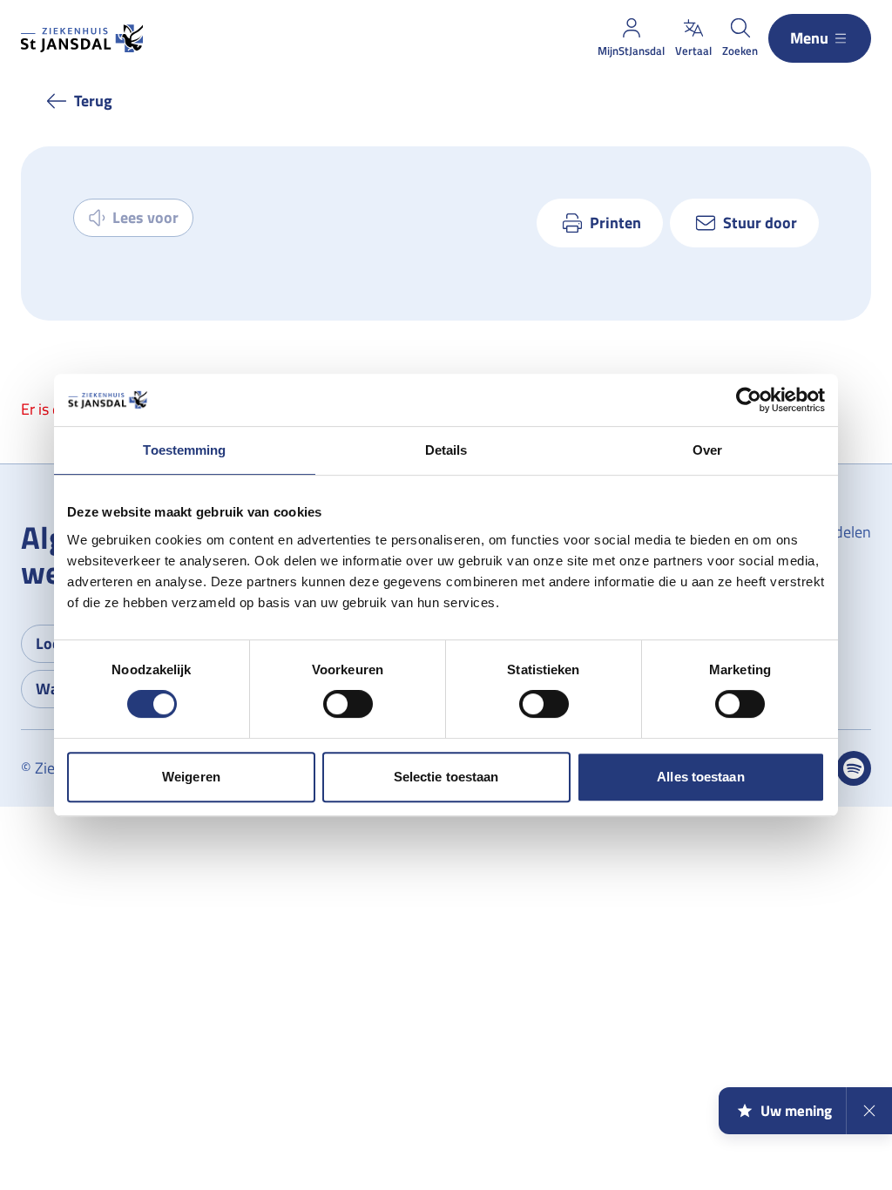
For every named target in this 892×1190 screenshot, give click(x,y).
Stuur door (760, 222)
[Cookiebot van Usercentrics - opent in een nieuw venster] (748, 400)
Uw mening (796, 1110)
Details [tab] (446, 450)
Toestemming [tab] (184, 450)
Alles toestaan (700, 776)
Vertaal (693, 50)
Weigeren (191, 776)
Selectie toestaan (446, 776)
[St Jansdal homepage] (82, 38)
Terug (93, 100)
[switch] (348, 704)
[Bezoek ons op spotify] (853, 768)
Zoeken (740, 50)
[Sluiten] (869, 1110)
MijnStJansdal (631, 50)
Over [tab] (707, 450)
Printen (615, 222)
